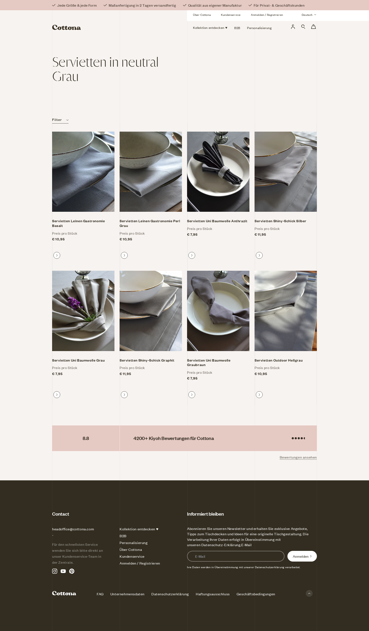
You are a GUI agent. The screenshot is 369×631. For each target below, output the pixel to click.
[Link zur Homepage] (94, 21)
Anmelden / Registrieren (267, 15)
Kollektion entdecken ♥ (139, 529)
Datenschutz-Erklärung (221, 544)
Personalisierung (134, 542)
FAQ (100, 593)
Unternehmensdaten (127, 593)
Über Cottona (202, 15)
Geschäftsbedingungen (256, 593)
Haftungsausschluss (213, 593)
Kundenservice (231, 15)
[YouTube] (63, 571)
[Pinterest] (71, 571)
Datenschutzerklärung (170, 593)
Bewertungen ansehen (298, 457)
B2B (123, 535)
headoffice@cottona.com (73, 529)
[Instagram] (54, 571)
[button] (303, 26)
